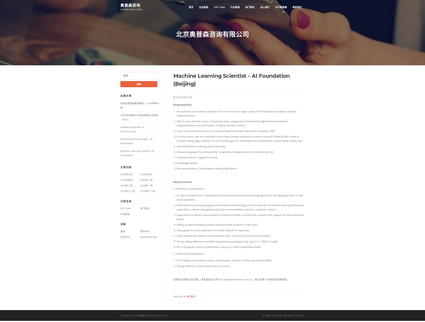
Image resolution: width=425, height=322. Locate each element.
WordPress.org (148, 236)
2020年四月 (126, 180)
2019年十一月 (147, 191)
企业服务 (203, 7)
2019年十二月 (127, 191)
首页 (191, 7)
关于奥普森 (281, 7)
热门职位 (250, 7)
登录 (122, 231)
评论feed (125, 236)
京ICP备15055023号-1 (272, 315)
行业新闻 (235, 7)
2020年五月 (146, 174)
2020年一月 (146, 185)
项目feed (145, 231)
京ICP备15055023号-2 (294, 315)
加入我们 (265, 7)
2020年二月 (126, 185)
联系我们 (297, 7)
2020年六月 (126, 174)
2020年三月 (146, 180)
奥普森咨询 (130, 5)
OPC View (219, 7)
